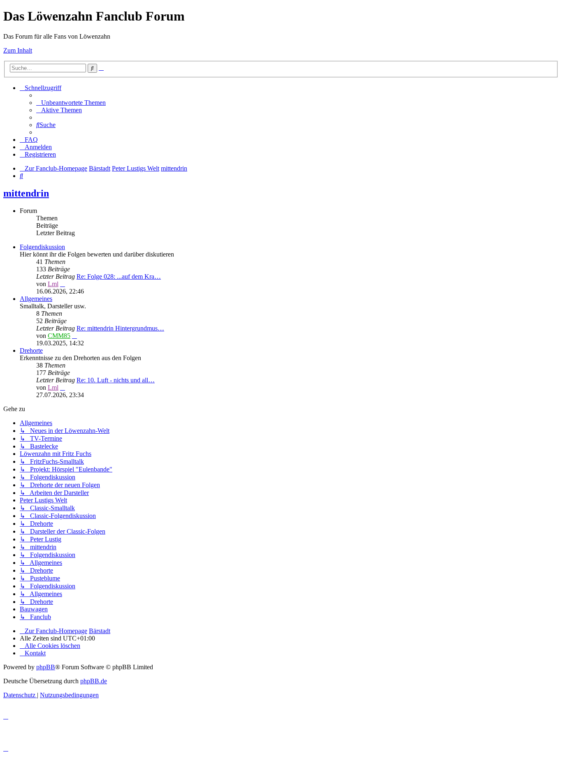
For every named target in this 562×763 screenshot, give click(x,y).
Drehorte (31, 350)
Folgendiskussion (42, 246)
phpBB (45, 667)
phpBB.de (93, 680)
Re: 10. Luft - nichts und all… (116, 380)
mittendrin (26, 193)
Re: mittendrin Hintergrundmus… (120, 328)
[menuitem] (71, 102)
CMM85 (59, 335)
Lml (53, 283)
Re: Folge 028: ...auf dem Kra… (119, 276)
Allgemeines (36, 298)
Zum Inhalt (17, 50)
